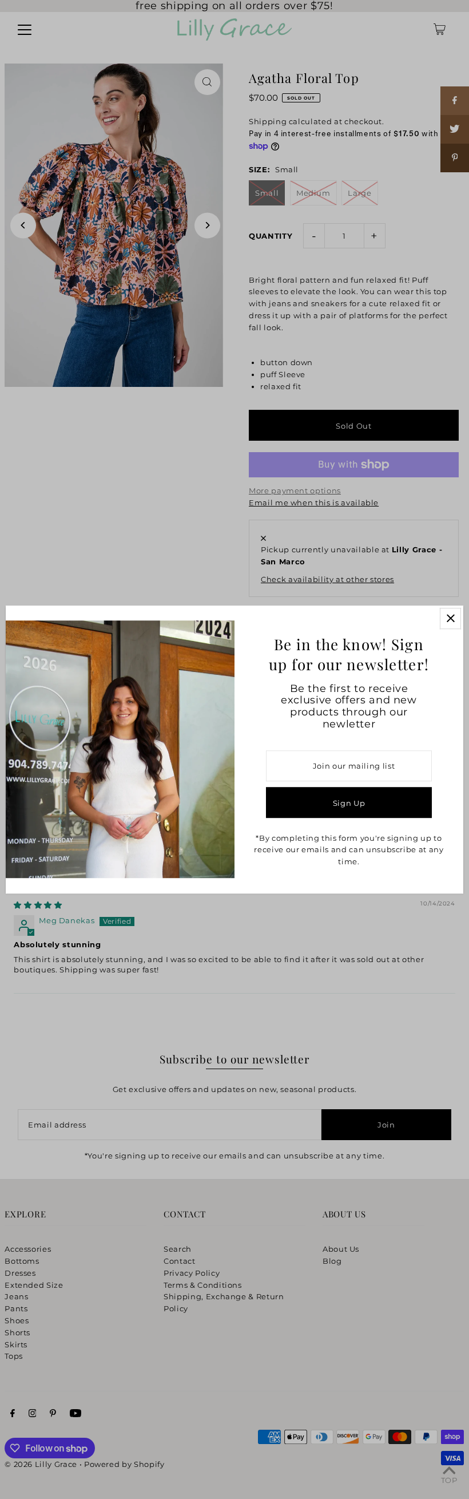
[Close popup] (450, 618)
